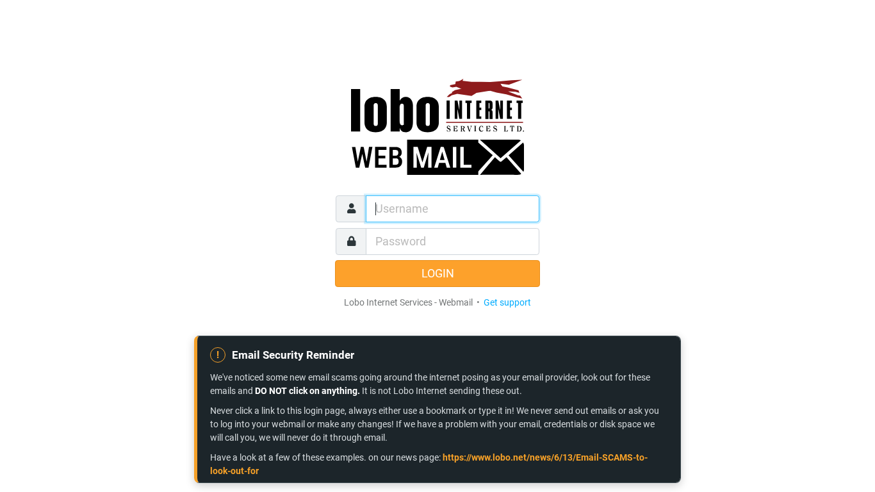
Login (437, 273)
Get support (507, 302)
